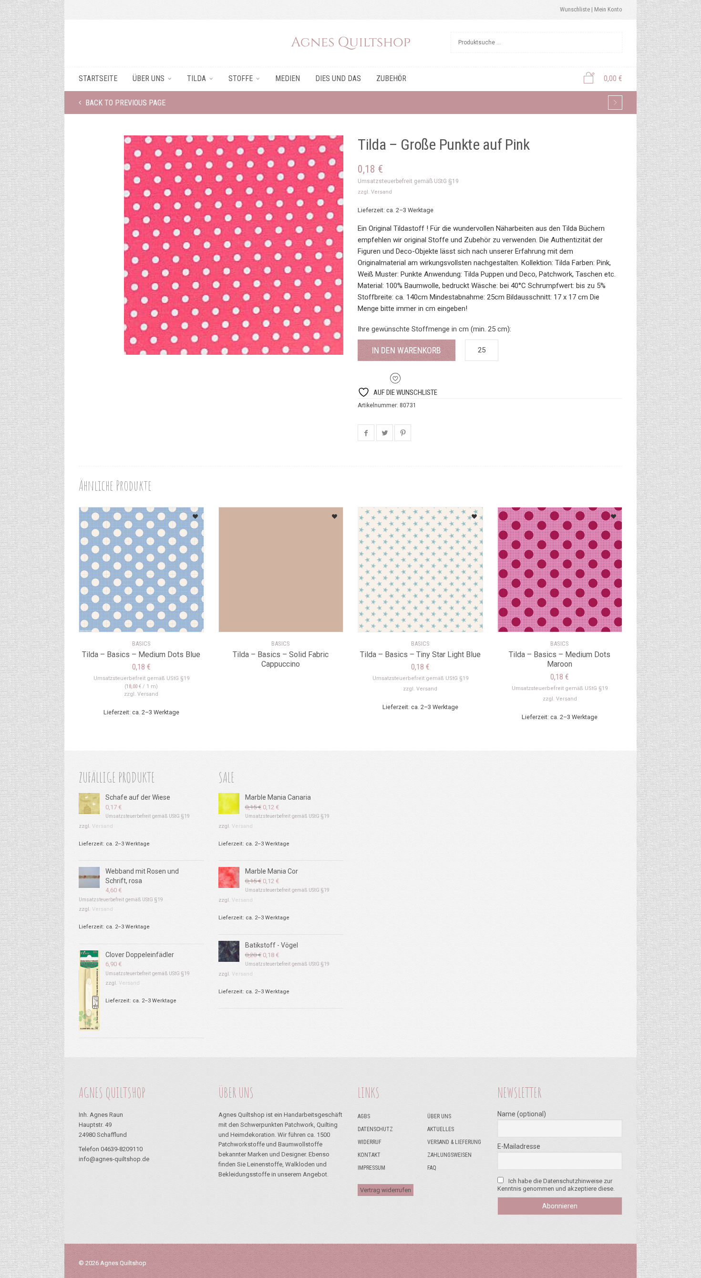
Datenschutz (375, 1129)
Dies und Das (338, 78)
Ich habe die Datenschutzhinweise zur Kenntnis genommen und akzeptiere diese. (556, 1184)
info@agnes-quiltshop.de (114, 1159)
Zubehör (391, 78)
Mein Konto (608, 9)
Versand (381, 192)
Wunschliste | (577, 9)
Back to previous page (124, 102)
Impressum (371, 1168)
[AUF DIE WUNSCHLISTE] (184, 513)
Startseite (98, 78)
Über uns (149, 78)
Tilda (196, 78)
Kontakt (369, 1155)
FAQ (431, 1168)
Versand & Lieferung (454, 1142)
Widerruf (369, 1142)
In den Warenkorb (406, 350)
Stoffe (240, 78)
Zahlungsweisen (449, 1155)
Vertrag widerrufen (385, 1190)
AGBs (364, 1116)
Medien (287, 78)
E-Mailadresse (518, 1146)
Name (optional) (521, 1114)
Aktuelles (440, 1129)
